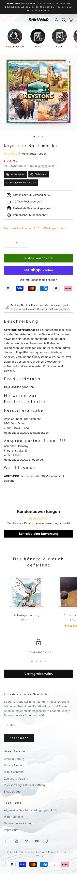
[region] (38, 646)
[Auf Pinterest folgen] (26, 841)
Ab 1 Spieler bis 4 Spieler (23, 182)
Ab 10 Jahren (17, 174)
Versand (43, 165)
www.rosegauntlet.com (34, 432)
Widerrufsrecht (13, 816)
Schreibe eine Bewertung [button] (38, 534)
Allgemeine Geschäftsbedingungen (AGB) (30, 810)
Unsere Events (13, 765)
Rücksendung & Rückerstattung (24, 785)
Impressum (11, 830)
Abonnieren (19, 737)
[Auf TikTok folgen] (47, 841)
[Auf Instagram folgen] (16, 841)
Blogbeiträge (12, 791)
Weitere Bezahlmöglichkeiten (38, 279)
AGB (42, 715)
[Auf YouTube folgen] (37, 841)
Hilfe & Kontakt (13, 771)
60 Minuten (41, 174)
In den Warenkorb (38, 258)
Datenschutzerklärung (18, 715)
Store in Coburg (14, 758)
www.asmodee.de (31, 459)
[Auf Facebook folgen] (6, 841)
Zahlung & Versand (16, 778)
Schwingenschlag (26, 615)
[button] (13, 153)
